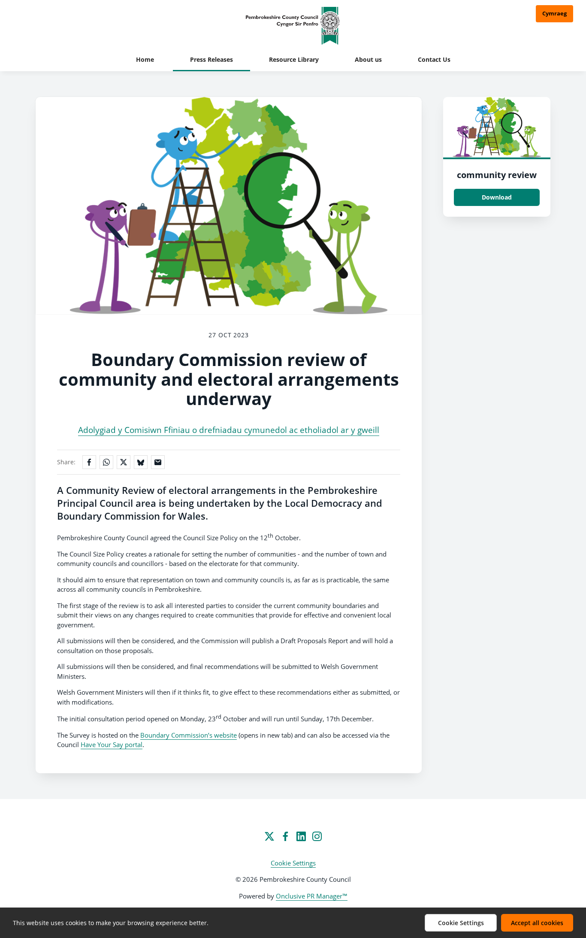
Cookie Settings (293, 863)
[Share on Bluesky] (141, 462)
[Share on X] (123, 462)
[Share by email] (158, 462)
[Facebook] (285, 836)
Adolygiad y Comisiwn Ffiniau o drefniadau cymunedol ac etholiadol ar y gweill (228, 430)
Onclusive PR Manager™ (311, 896)
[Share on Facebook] (89, 462)
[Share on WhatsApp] (106, 462)
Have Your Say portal (111, 744)
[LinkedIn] (301, 836)
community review (497, 175)
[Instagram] (317, 836)
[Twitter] (269, 836)
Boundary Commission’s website (188, 735)
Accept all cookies (537, 923)
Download (497, 197)
